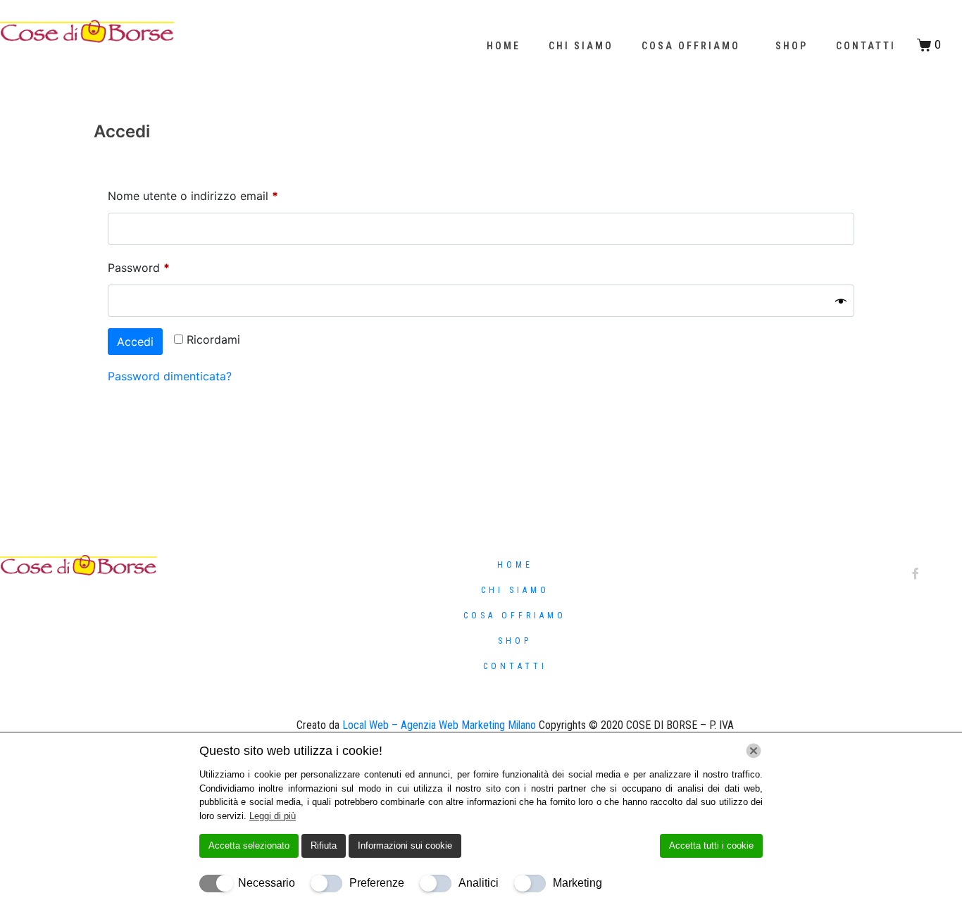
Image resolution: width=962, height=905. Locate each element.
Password (163, 265)
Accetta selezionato (248, 845)
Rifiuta (324, 845)
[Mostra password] (841, 300)
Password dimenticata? (170, 376)
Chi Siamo (581, 45)
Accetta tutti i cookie (711, 845)
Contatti (866, 45)
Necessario (266, 883)
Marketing (577, 883)
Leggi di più (272, 816)
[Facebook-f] (915, 573)
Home (503, 45)
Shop (791, 45)
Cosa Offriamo (691, 45)
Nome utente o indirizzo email (217, 194)
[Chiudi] (753, 751)
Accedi (135, 342)
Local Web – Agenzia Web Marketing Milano (440, 725)
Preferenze (376, 883)
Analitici (478, 883)
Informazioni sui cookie (405, 845)
